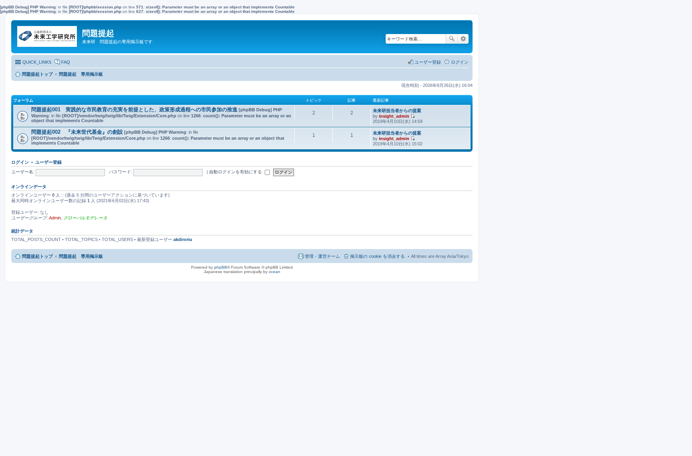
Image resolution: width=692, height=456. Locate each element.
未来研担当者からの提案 (397, 110)
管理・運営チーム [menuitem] (322, 256)
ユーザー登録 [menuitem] (427, 62)
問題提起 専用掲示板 (81, 256)
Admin (55, 217)
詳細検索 (463, 39)
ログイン (20, 162)
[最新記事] (412, 116)
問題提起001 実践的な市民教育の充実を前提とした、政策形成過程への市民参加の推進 (134, 109)
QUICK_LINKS (36, 62)
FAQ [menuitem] (65, 62)
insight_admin (394, 116)
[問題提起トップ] (47, 34)
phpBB (220, 267)
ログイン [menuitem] (460, 62)
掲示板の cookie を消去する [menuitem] (377, 256)
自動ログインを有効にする (236, 171)
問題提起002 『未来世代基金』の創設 (77, 132)
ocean (274, 271)
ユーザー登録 (48, 162)
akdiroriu (182, 239)
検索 (452, 39)
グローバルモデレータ (85, 217)
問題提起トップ (37, 256)
